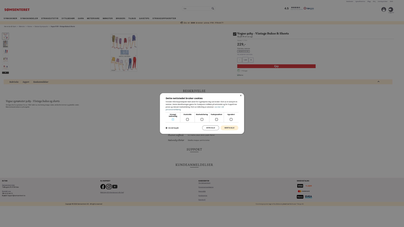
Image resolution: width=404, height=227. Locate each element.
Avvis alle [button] (210, 128)
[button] (172, 128)
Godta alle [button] (229, 128)
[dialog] (202, 113)
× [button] (240, 95)
